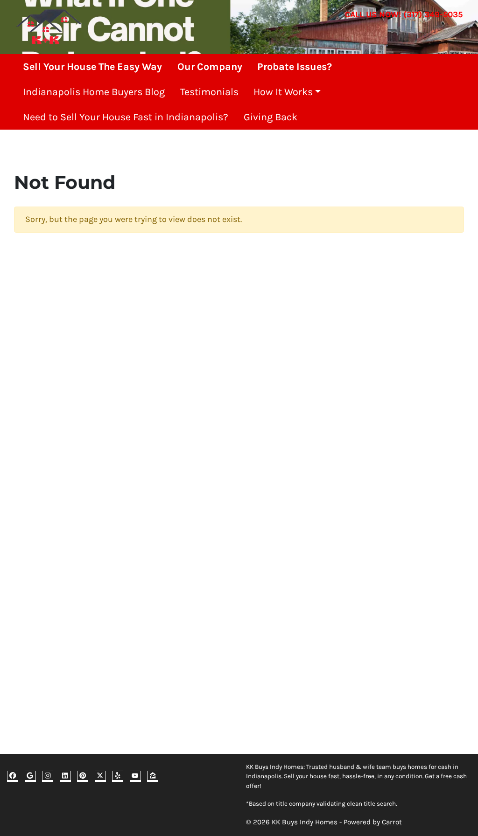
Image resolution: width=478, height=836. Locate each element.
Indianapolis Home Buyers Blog (94, 91)
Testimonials (209, 91)
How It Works (283, 91)
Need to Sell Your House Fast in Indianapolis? (125, 117)
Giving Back (270, 117)
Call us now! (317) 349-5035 (404, 14)
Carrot (392, 822)
